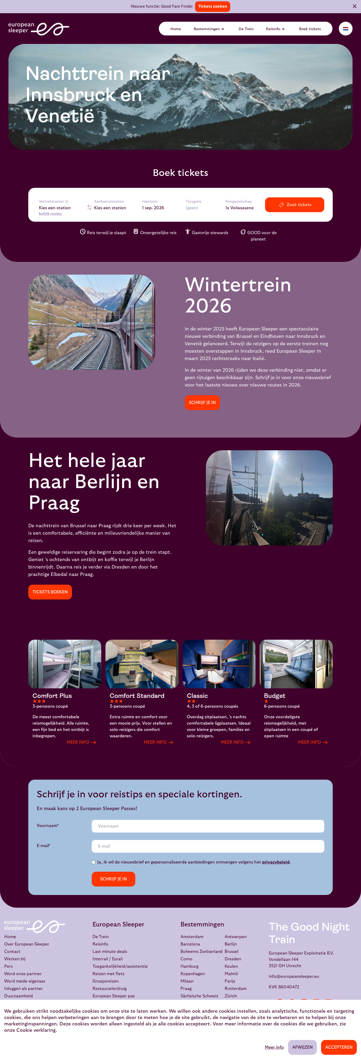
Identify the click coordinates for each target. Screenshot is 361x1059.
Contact (12, 951)
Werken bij (14, 959)
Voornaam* (48, 826)
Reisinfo (276, 29)
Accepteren (339, 1047)
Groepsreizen (105, 981)
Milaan (187, 981)
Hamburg (189, 966)
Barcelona (190, 944)
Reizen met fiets (108, 974)
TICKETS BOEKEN (50, 592)
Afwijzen (302, 1047)
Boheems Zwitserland (202, 951)
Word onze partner (22, 974)
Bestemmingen (210, 29)
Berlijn (231, 944)
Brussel (231, 951)
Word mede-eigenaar (24, 981)
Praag (186, 989)
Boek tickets (310, 29)
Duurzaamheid (18, 996)
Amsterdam (192, 937)
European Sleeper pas (113, 996)
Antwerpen (236, 937)
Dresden (233, 959)
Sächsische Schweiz (199, 996)
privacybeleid (276, 862)
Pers (8, 966)
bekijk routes (50, 214)
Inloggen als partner (23, 989)
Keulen (231, 966)
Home (175, 29)
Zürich (231, 996)
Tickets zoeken (212, 6)
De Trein (246, 29)
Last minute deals (109, 951)
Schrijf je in (113, 879)
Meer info (274, 1047)
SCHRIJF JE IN (202, 403)
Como (186, 959)
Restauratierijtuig (109, 989)
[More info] (66, 201)
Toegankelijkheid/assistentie (120, 966)
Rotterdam (236, 989)
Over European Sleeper (26, 944)
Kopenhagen (193, 974)
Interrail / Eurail (107, 959)
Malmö (231, 974)
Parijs (230, 981)
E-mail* (43, 846)
